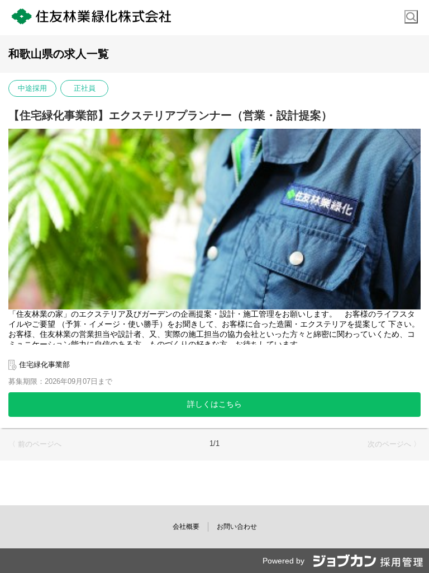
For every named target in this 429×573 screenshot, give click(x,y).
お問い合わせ (237, 526)
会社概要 (186, 526)
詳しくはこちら (214, 404)
